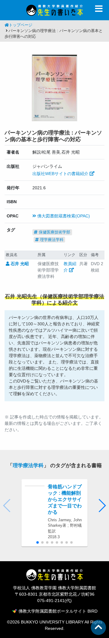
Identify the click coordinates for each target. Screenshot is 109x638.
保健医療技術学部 (54, 232)
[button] (102, 505)
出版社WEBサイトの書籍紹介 (61, 173)
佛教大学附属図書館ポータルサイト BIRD (57, 611)
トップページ (20, 25)
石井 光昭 (19, 263)
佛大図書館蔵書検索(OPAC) (63, 215)
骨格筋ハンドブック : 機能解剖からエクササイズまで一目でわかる (65, 499)
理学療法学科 (51, 239)
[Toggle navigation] (98, 9)
